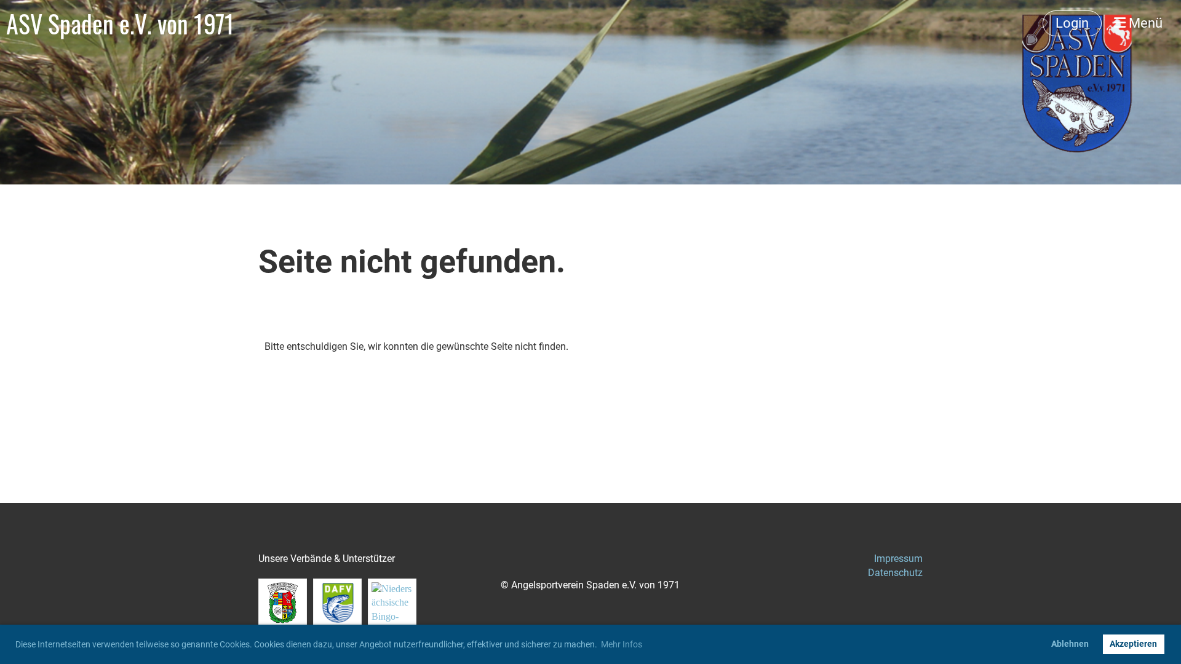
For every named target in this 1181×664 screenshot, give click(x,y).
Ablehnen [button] (1070, 644)
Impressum (898, 558)
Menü (1144, 23)
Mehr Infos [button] (621, 644)
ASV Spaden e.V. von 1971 (120, 23)
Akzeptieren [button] (1133, 644)
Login (1072, 23)
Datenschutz (895, 573)
